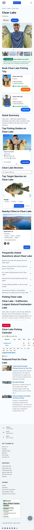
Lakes (9, 8)
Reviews (4, 453)
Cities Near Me (6, 468)
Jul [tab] (25, 348)
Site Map (4, 487)
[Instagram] (7, 528)
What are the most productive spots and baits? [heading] (14, 279)
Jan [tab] (3, 348)
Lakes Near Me (6, 466)
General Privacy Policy (8, 493)
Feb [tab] (7, 348)
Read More (6, 325)
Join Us (18, 2)
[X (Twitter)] (5, 528)
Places (27, 205)
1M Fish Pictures (7, 474)
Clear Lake (15, 8)
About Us (5, 446)
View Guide (25, 162)
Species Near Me (7, 472)
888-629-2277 (9, 433)
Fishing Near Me (7, 470)
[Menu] (31, 2)
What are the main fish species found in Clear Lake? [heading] (14, 261)
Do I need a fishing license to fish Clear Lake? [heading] (14, 273)
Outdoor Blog (6, 451)
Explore (27, 247)
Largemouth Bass (8, 353)
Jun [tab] (21, 348)
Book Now (14, 20)
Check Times (25, 89)
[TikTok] (16, 528)
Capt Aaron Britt (9, 151)
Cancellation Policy (8, 491)
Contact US (5, 457)
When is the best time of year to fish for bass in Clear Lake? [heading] (14, 267)
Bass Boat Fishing (18, 382)
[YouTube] (14, 528)
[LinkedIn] (12, 528)
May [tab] (18, 348)
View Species (19, 206)
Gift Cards (5, 455)
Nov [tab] (11, 350)
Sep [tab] (4, 350)
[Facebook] (2, 528)
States (4, 485)
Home (4, 8)
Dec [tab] (15, 350)
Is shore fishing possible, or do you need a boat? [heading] (15, 285)
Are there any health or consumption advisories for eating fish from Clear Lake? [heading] (15, 291)
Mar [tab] (11, 348)
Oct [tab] (7, 350)
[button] (30, 36)
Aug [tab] (28, 348)
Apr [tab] (14, 348)
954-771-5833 (9, 437)
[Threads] (9, 528)
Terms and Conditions (8, 489)
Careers (4, 449)
